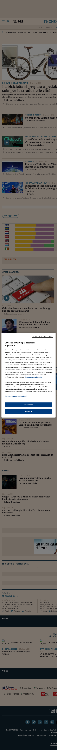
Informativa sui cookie (33, 377)
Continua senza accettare (42, 336)
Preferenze (28, 405)
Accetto (28, 411)
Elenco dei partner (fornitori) (16, 396)
